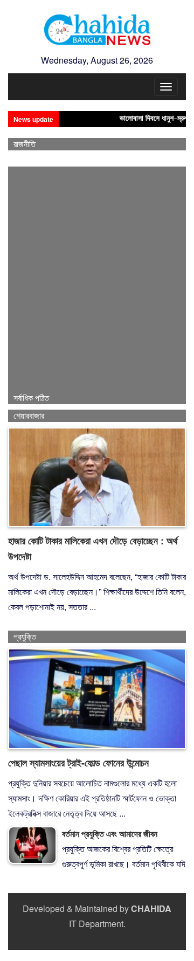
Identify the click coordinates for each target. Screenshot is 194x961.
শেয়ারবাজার (28, 415)
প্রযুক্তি (24, 636)
